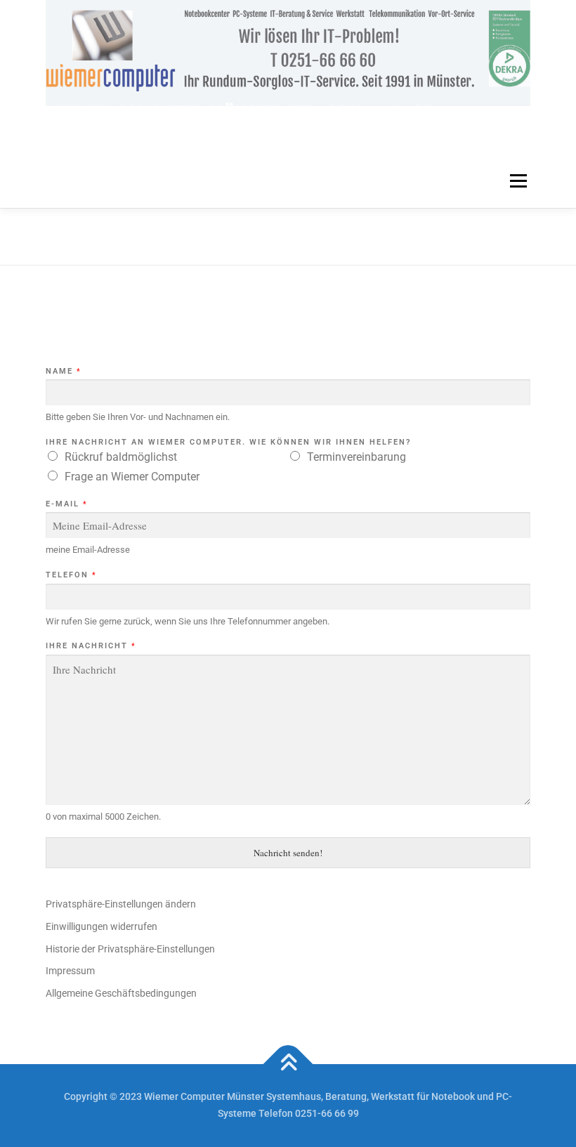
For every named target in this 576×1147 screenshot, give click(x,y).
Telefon (71, 574)
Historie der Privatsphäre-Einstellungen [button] (130, 949)
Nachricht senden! (288, 852)
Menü (517, 181)
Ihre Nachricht (90, 645)
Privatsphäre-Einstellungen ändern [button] (121, 904)
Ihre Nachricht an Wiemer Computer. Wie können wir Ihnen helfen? (228, 442)
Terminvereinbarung (356, 457)
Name (63, 371)
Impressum (70, 970)
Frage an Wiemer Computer (132, 476)
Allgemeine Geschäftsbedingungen (121, 993)
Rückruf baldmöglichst (121, 457)
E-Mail (66, 504)
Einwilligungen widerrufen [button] (101, 926)
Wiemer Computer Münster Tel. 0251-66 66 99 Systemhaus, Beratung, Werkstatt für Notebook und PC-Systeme (278, 129)
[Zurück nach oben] (288, 1064)
